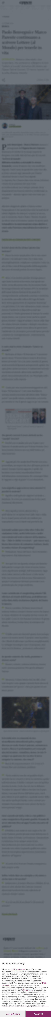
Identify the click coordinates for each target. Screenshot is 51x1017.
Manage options (13, 1014)
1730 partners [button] (18, 969)
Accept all (38, 1014)
